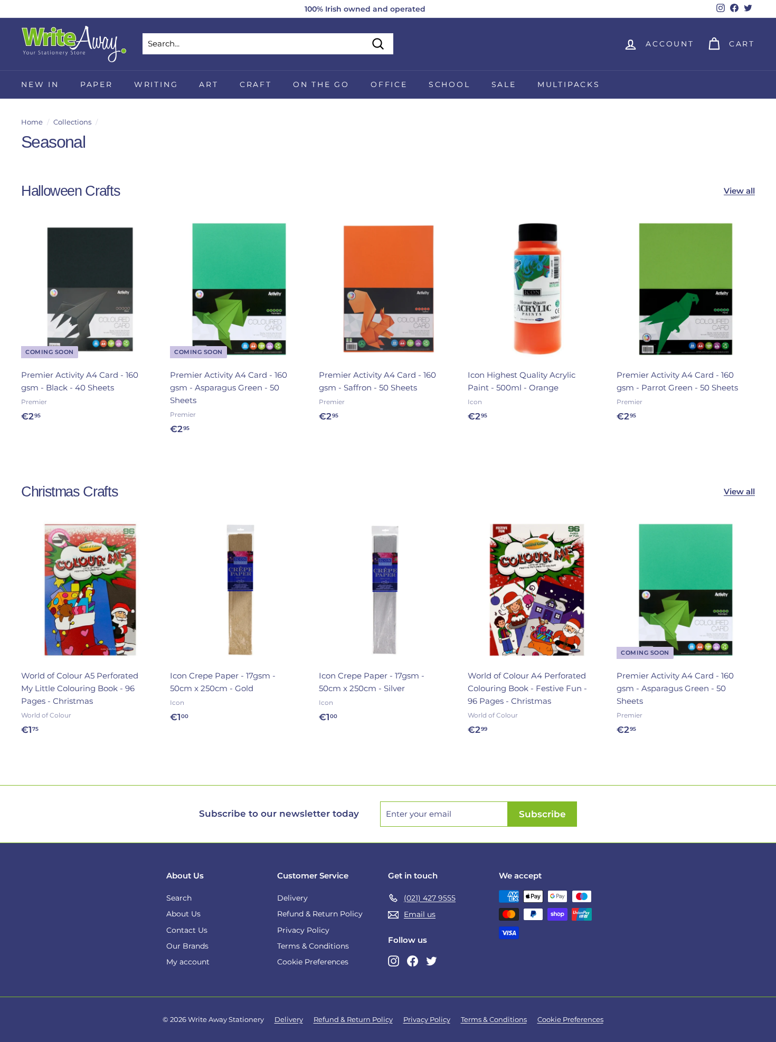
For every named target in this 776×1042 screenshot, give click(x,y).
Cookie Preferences (312, 962)
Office (389, 84)
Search (179, 898)
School (449, 84)
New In (40, 84)
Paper (96, 84)
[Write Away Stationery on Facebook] (412, 960)
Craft (256, 84)
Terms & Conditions (313, 946)
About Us (183, 914)
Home (32, 122)
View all (739, 191)
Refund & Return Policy (320, 914)
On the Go (321, 84)
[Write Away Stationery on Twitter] (431, 960)
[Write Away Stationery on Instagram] (393, 960)
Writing (156, 84)
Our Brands (187, 946)
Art (208, 84)
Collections (72, 122)
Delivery (292, 898)
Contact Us (186, 930)
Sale (503, 84)
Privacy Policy (303, 930)
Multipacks (568, 84)
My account (188, 962)
